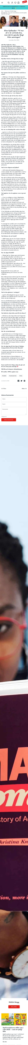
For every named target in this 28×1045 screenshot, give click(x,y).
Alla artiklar (14, 1007)
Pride (21, 375)
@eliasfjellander (18, 369)
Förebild (4, 375)
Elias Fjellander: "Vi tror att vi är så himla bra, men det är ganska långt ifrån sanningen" (14, 13)
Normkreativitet (12, 375)
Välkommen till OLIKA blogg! (10, 11)
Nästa (23, 388)
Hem (2, 11)
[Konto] (12, 2)
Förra (4, 388)
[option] (14, 6)
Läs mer (5, 1041)
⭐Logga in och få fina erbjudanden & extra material (14, 6)
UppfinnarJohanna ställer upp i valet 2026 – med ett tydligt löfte (13, 1029)
